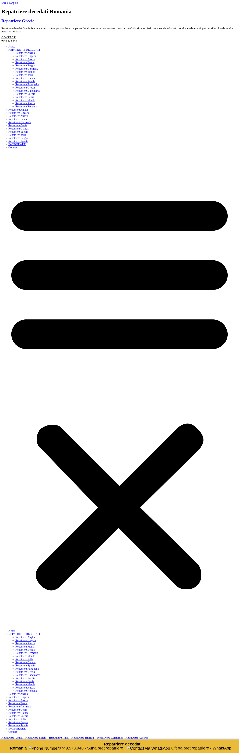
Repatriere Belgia (25, 65)
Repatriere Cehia (24, 97)
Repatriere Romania (26, 106)
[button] (119, 389)
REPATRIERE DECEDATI (24, 49)
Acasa (11, 46)
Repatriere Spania (25, 81)
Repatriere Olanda (25, 78)
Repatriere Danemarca (27, 90)
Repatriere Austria (25, 59)
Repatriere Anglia (25, 52)
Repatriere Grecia (17, 21)
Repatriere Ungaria (25, 55)
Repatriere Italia (24, 74)
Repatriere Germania (26, 68)
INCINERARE (17, 144)
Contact (12, 147)
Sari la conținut (9, 2)
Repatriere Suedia (25, 93)
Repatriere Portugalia (27, 84)
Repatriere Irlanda (25, 71)
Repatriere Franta (24, 62)
